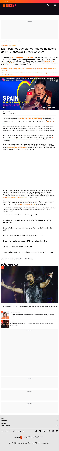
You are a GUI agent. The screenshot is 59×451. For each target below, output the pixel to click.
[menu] (55, 5)
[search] (48, 5)
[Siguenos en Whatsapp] (57, 431)
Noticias (10, 41)
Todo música (17, 41)
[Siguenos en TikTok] (40, 431)
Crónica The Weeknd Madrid (9, 1)
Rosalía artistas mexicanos (8, 1)
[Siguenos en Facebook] (48, 431)
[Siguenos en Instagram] (44, 431)
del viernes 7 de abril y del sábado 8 (14, 197)
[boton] (43, 418)
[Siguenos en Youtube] (36, 431)
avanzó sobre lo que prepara (26, 204)
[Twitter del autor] (9, 111)
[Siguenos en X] (53, 431)
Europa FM (4, 41)
